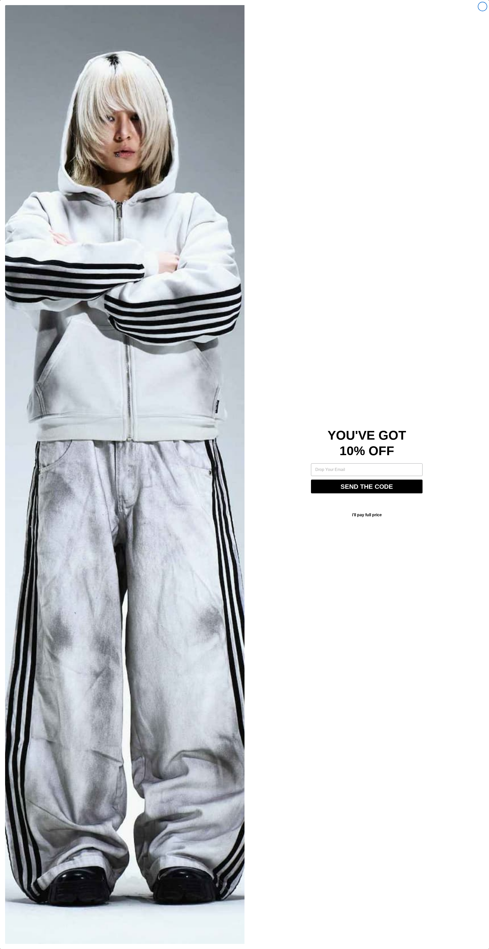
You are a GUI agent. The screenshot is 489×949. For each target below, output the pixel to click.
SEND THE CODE (367, 486)
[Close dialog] (482, 6)
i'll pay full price (367, 515)
